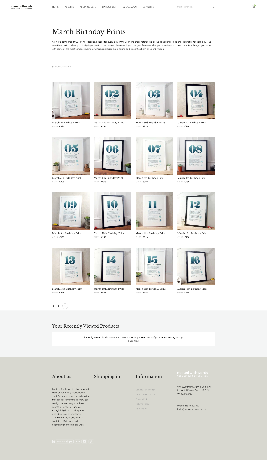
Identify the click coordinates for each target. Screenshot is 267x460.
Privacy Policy (142, 399)
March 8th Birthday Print (191, 178)
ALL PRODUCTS (88, 6)
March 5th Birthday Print (66, 178)
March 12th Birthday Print (192, 233)
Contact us (148, 6)
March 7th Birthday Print (150, 178)
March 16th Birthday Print (192, 289)
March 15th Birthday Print (150, 289)
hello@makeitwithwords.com (192, 409)
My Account (141, 408)
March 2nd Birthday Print (109, 122)
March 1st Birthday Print (66, 122)
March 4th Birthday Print (191, 122)
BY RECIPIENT (109, 6)
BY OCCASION (130, 6)
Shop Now (133, 340)
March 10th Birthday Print (109, 233)
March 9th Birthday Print (66, 233)
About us (69, 6)
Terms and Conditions (146, 394)
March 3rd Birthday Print (150, 122)
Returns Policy (142, 404)
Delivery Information (145, 389)
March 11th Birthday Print (150, 233)
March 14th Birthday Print (109, 289)
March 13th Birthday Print (67, 289)
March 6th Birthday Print (108, 178)
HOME (55, 6)
